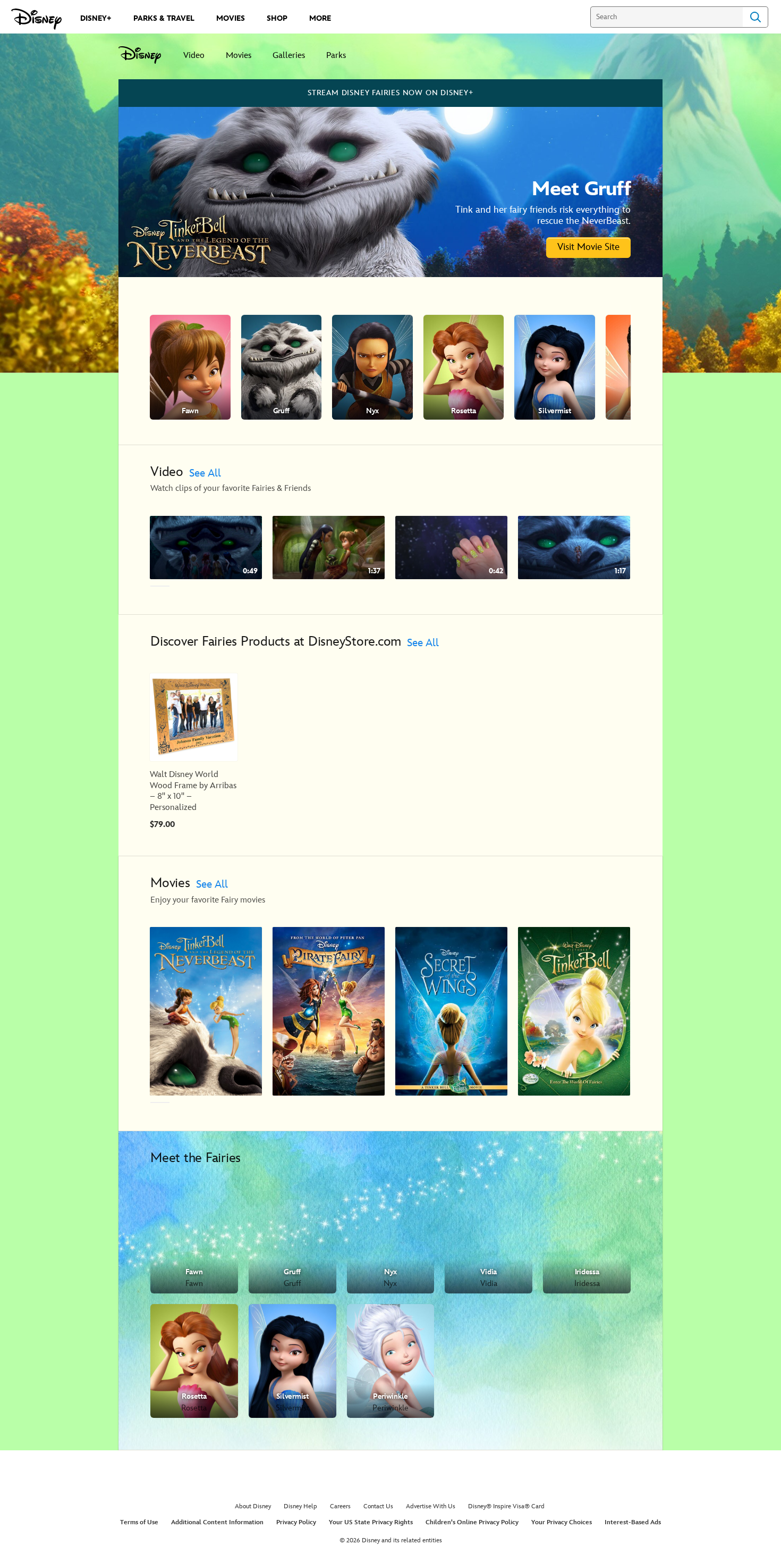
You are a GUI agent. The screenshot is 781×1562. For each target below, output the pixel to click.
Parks (336, 56)
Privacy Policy (296, 1522)
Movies (238, 56)
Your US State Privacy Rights (371, 1522)
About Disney (253, 1506)
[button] (647, 367)
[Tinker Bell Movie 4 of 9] (574, 1011)
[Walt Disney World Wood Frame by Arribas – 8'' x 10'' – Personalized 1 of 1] (193, 717)
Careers (340, 1506)
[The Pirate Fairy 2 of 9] (329, 1011)
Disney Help (300, 1506)
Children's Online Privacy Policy (472, 1522)
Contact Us (378, 1506)
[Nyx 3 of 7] (372, 367)
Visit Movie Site (588, 247)
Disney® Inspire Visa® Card (506, 1506)
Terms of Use (139, 1522)
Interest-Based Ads (633, 1522)
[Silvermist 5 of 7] (554, 367)
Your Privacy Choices (561, 1522)
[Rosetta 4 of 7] (463, 367)
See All (205, 473)
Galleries (289, 56)
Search (755, 17)
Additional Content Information (217, 1522)
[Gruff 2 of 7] (281, 367)
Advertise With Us (430, 1506)
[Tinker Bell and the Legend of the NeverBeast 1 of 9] (206, 1011)
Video (194, 56)
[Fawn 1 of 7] (190, 367)
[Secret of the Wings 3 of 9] (451, 1011)
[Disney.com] (36, 19)
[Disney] (145, 55)
